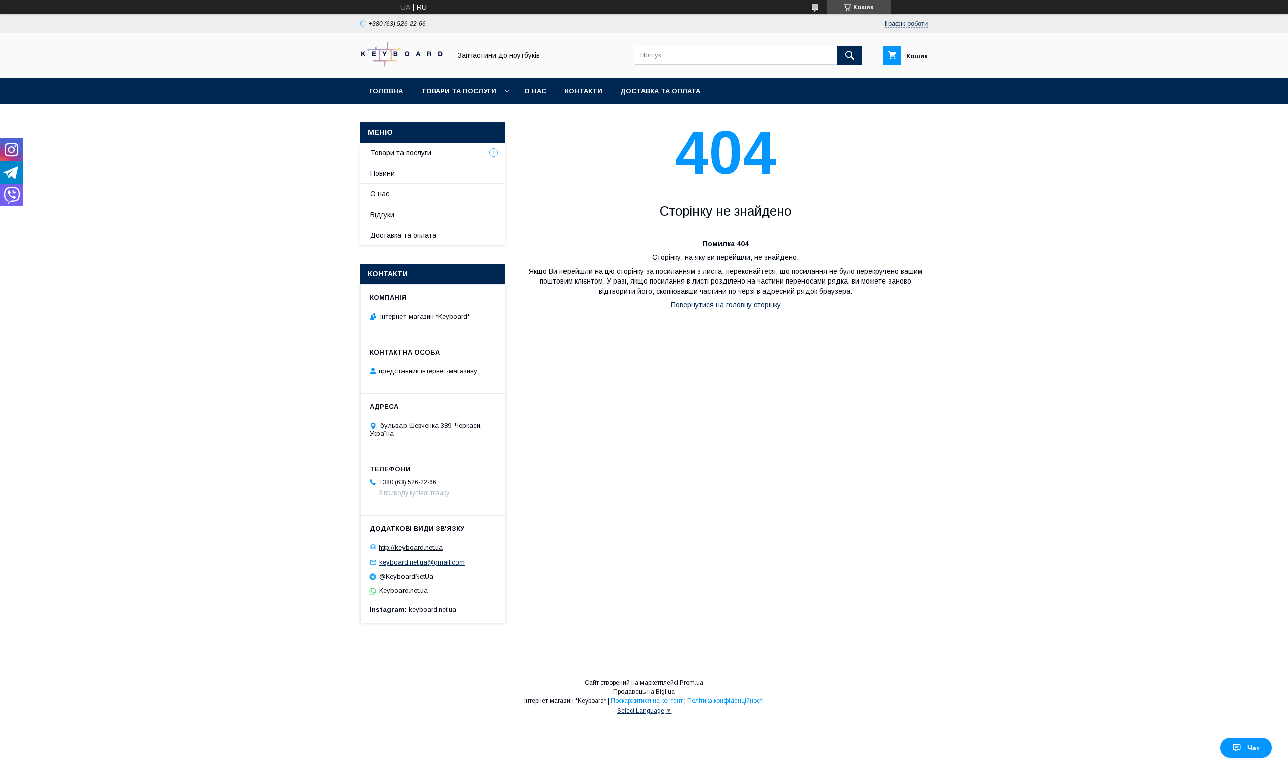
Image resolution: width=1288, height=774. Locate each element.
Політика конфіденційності (725, 701)
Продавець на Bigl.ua (644, 691)
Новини (382, 173)
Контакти (583, 91)
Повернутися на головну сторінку (726, 305)
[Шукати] (849, 55)
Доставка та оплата (660, 91)
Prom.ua (691, 682)
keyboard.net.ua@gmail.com (422, 562)
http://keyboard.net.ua (411, 547)
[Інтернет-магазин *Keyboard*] (403, 65)
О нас (535, 91)
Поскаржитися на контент (647, 701)
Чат (1253, 748)
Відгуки (382, 214)
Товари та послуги (458, 91)
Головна (386, 91)
